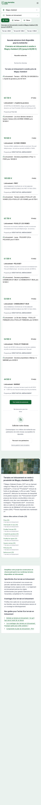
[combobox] (20, 10)
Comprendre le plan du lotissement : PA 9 (20, 629)
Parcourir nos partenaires (20, 440)
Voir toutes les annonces (20, 402)
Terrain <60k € (6, 31)
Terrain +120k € (32, 31)
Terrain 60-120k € (19, 31)
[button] (37, 3)
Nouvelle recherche (20, 55)
